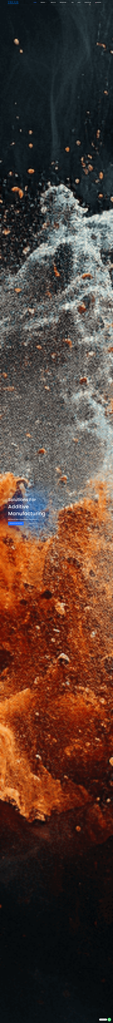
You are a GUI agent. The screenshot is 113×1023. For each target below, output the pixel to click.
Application (63, 2)
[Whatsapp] (109, 1019)
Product (43, 2)
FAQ (73, 2)
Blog (79, 2)
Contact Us (88, 2)
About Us (53, 2)
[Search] (105, 2)
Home (35, 2)
